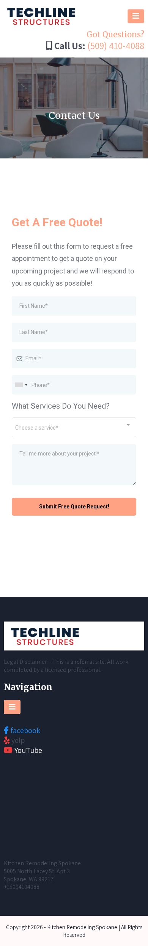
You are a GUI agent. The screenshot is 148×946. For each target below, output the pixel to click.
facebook (25, 730)
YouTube (28, 750)
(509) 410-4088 (115, 45)
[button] (136, 16)
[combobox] (21, 385)
